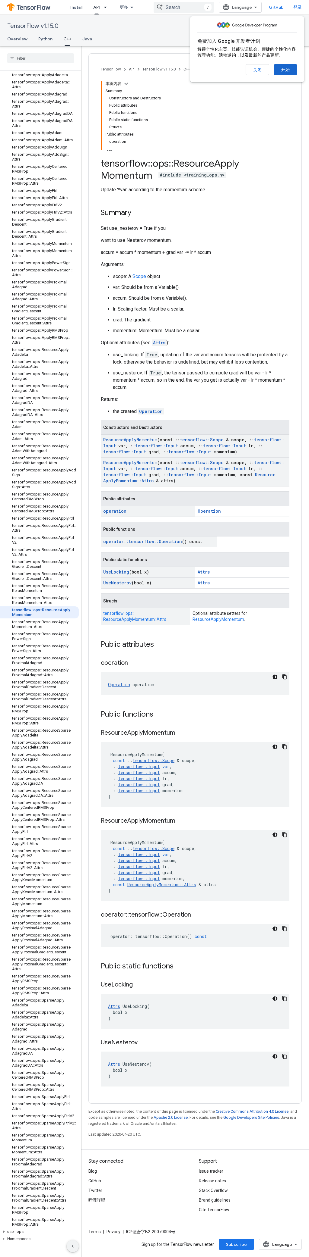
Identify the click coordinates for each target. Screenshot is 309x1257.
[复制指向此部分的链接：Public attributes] (160, 645)
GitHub (276, 7)
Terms (94, 1231)
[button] (39, 1231)
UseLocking (116, 572)
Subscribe (236, 1244)
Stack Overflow (213, 1190)
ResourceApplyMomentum (130, 439)
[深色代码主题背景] (275, 677)
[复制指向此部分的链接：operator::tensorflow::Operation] (197, 915)
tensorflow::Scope (202, 439)
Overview (17, 39)
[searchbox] (40, 58)
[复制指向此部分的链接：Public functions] (159, 714)
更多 (124, 7)
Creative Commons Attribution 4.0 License (252, 1111)
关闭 (257, 70)
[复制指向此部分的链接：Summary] (137, 213)
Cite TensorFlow (214, 1209)
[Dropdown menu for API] (107, 7)
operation (114, 511)
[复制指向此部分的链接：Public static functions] (180, 966)
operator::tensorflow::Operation (142, 541)
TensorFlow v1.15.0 (33, 26)
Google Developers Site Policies (251, 1117)
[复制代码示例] (284, 677)
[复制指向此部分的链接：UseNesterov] (144, 1042)
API (96, 7)
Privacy (113, 1231)
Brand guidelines (215, 1200)
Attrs (159, 343)
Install (76, 7)
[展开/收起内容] (126, 83)
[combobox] (184, 7)
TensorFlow (111, 69)
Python (45, 39)
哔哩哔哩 (96, 1200)
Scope (139, 276)
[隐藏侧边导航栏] (73, 1246)
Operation (151, 411)
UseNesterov (117, 583)
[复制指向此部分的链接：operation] (134, 663)
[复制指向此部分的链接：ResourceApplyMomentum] (181, 733)
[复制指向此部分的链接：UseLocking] (139, 985)
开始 (285, 69)
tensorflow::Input (156, 446)
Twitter (95, 1190)
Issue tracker (211, 1171)
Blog (92, 1171)
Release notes (212, 1180)
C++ (67, 39)
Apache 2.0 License (171, 1117)
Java (87, 39)
